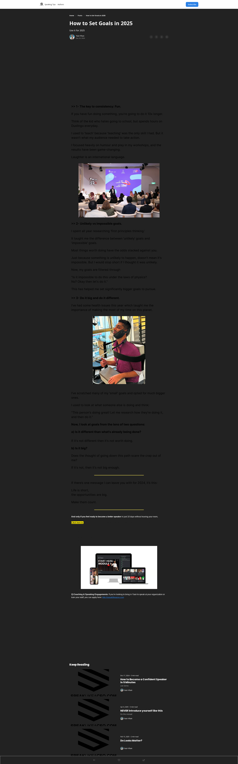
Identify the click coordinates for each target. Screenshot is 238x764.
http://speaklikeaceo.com (113, 597)
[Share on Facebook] (151, 37)
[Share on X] (156, 37)
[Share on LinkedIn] (167, 37)
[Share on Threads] (161, 37)
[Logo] (42, 4)
